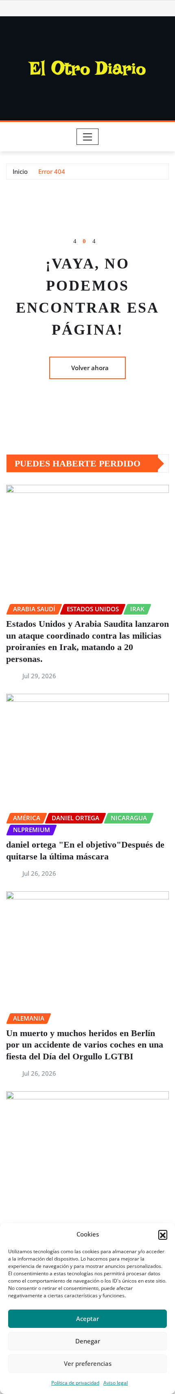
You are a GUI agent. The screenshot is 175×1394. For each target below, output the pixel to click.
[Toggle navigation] (88, 137)
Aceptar (87, 1318)
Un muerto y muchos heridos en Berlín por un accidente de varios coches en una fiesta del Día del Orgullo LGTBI (84, 1044)
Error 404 (51, 171)
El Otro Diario (88, 68)
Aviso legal (115, 1382)
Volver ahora (90, 368)
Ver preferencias (88, 1363)
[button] (163, 1234)
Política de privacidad (75, 1382)
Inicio (20, 171)
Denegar (87, 1341)
